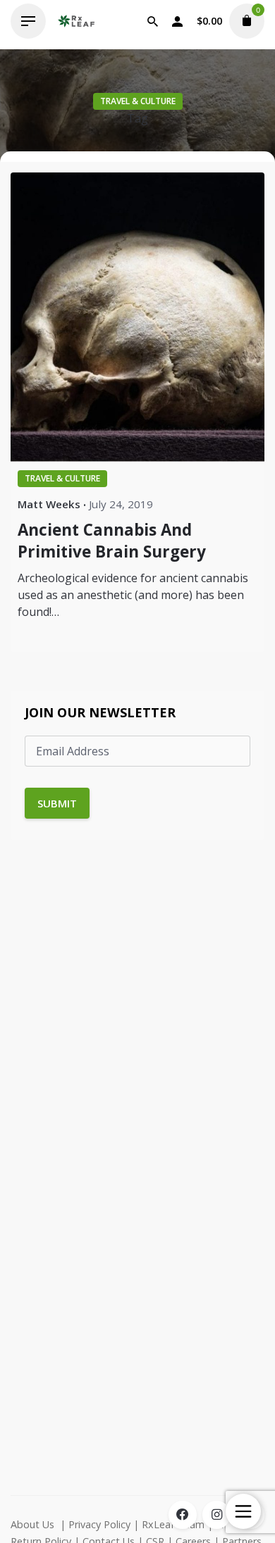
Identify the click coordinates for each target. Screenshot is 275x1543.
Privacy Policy (99, 1524)
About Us (32, 1524)
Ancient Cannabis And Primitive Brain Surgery (112, 540)
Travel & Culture (138, 101)
